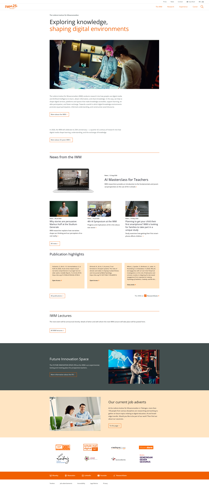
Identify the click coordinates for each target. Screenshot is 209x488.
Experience (183, 7)
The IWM (159, 7)
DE (200, 2)
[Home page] (11, 7)
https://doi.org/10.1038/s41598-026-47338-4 (66, 275)
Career (195, 7)
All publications (56, 296)
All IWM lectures (57, 330)
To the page (114, 426)
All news (54, 243)
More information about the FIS (62, 375)
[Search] (202, 6)
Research (170, 7)
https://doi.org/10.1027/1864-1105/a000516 (103, 275)
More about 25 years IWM (60, 140)
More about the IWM (58, 114)
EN (203, 2)
